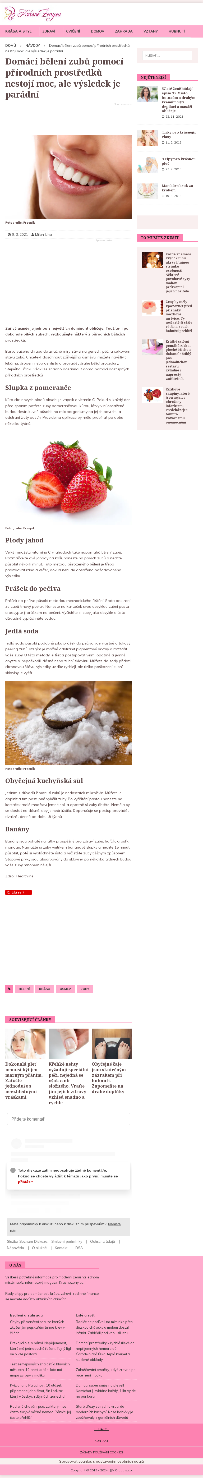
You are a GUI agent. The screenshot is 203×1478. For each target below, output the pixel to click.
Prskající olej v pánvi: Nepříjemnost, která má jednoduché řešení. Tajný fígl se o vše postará (40, 1348)
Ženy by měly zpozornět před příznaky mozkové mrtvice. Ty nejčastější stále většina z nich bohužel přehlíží (179, 316)
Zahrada (124, 31)
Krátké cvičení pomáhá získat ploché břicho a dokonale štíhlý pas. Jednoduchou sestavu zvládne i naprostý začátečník (178, 360)
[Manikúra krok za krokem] (147, 191)
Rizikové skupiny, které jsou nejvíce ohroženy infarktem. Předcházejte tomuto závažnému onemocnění (178, 406)
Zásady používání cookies (101, 1452)
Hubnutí (177, 31)
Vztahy (151, 31)
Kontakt (101, 1441)
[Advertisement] (68, 119)
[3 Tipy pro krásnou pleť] (147, 165)
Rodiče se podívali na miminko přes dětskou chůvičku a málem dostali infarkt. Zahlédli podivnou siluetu (104, 1327)
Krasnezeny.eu (71, 1282)
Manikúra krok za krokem (177, 187)
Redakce (101, 1429)
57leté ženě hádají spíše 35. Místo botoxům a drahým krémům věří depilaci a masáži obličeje (178, 99)
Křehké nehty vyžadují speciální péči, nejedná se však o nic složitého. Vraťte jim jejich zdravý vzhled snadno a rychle (69, 1083)
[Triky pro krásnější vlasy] (147, 138)
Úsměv (65, 989)
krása (44, 989)
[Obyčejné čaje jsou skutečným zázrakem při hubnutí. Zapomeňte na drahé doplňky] (112, 1044)
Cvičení (73, 31)
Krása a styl (18, 31)
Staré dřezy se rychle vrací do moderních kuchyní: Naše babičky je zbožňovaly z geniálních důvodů (104, 1412)
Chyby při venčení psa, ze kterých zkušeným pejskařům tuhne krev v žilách (37, 1327)
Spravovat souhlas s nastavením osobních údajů (101, 1461)
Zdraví (48, 31)
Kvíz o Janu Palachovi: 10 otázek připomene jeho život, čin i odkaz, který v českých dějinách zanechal (37, 1390)
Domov (97, 31)
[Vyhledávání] (167, 55)
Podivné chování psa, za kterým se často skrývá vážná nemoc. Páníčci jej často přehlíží (40, 1412)
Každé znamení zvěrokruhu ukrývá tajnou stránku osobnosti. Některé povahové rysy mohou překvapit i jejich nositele (178, 272)
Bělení (24, 989)
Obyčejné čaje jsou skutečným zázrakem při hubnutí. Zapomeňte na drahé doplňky (109, 1077)
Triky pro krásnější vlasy (179, 134)
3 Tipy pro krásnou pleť (179, 161)
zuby (85, 989)
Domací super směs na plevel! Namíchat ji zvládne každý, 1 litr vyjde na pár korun (106, 1390)
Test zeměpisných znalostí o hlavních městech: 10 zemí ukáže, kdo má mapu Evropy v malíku (40, 1369)
